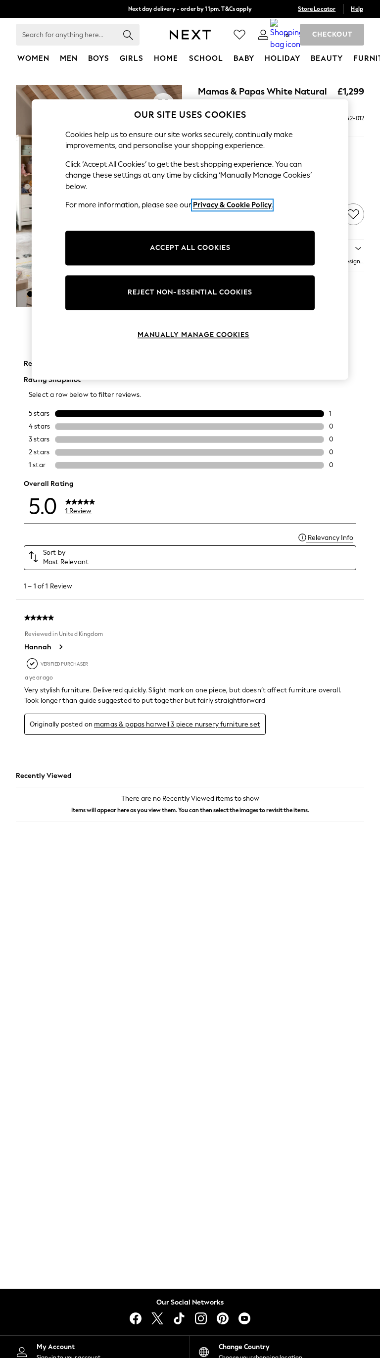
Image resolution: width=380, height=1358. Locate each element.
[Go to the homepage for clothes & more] (190, 35)
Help (357, 8)
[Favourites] (239, 35)
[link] (263, 35)
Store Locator (316, 8)
